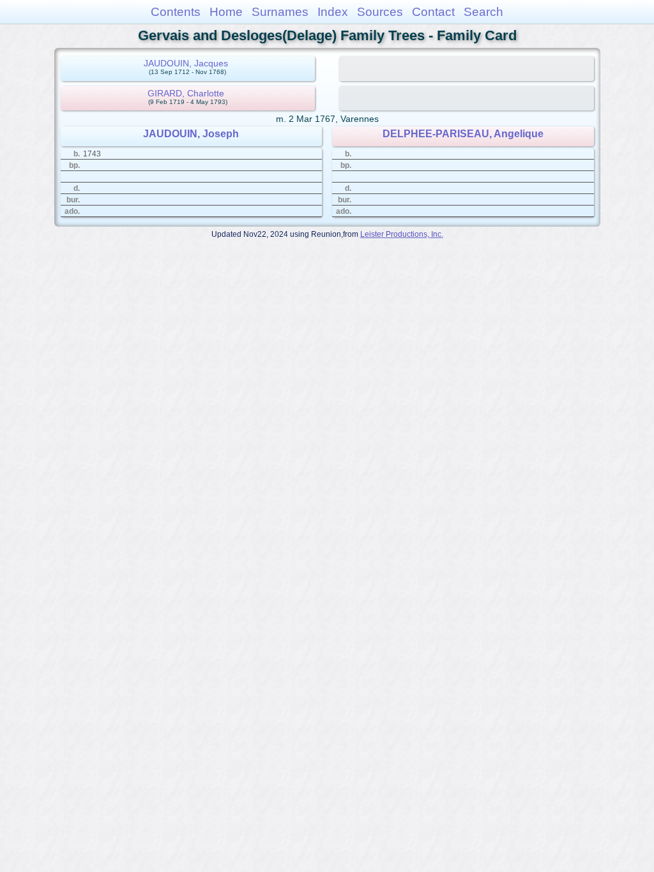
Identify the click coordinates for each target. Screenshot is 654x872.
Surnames (280, 12)
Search (483, 12)
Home (226, 12)
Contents (176, 12)
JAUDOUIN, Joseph (191, 133)
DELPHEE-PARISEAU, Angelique (463, 133)
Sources (380, 12)
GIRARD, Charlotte (186, 93)
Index (332, 12)
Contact (433, 12)
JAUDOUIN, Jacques (186, 63)
